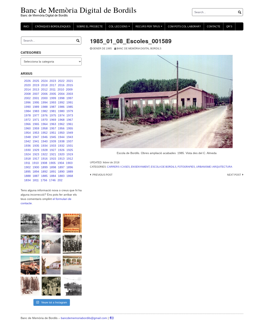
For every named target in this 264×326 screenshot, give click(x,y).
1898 (53, 167)
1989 (36, 106)
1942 (27, 141)
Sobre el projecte (90, 26)
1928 (44, 150)
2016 (61, 85)
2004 (61, 93)
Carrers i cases (118, 166)
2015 (69, 85)
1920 (61, 154)
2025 (36, 80)
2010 (61, 89)
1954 (27, 132)
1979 (69, 111)
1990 (27, 106)
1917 (36, 158)
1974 (61, 115)
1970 (44, 119)
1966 (27, 124)
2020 (27, 85)
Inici (26, 26)
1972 (27, 119)
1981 (53, 111)
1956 (61, 128)
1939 (53, 141)
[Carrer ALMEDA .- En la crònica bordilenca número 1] (51, 265)
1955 (69, 128)
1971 (36, 119)
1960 (27, 128)
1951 (53, 132)
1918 (27, 158)
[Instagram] (112, 318)
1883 (61, 176)
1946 (44, 137)
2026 (27, 80)
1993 (53, 102)
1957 (53, 128)
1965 (36, 124)
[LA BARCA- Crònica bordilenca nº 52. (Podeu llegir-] (72, 286)
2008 (27, 93)
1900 (36, 167)
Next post (234, 174)
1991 (69, 102)
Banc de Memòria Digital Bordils (139, 48)
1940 (44, 141)
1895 (27, 171)
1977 (36, 115)
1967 (69, 119)
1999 (53, 98)
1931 (69, 145)
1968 (61, 119)
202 (60, 180)
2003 (69, 93)
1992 (61, 102)
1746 (52, 180)
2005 (53, 93)
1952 (44, 132)
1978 (27, 115)
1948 (27, 137)
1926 (61, 150)
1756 (44, 180)
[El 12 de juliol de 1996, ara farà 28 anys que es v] (30, 265)
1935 (36, 145)
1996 (27, 102)
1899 (44, 167)
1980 (61, 111)
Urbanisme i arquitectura (214, 166)
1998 (61, 98)
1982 (44, 111)
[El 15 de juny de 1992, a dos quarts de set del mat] (51, 244)
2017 (53, 85)
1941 (36, 141)
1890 (61, 171)
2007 (36, 93)
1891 (53, 171)
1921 (53, 154)
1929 (36, 150)
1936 (27, 145)
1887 (36, 176)
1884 (53, 176)
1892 (44, 171)
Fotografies (186, 166)
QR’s (229, 26)
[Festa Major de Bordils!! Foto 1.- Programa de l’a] (72, 223)
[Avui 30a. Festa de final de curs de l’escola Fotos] (72, 265)
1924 (27, 154)
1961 (69, 124)
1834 (27, 180)
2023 (53, 80)
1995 (36, 102)
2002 (27, 98)
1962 (61, 124)
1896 (69, 167)
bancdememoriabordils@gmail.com (84, 318)
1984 (27, 111)
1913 (61, 158)
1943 (69, 137)
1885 (44, 176)
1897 (61, 167)
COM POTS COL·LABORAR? (184, 26)
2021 (69, 80)
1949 (69, 132)
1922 (44, 154)
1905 (52, 163)
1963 (53, 124)
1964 (44, 124)
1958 (44, 128)
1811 (36, 180)
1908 (44, 163)
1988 (44, 106)
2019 (36, 85)
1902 (27, 167)
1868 (69, 176)
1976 (44, 115)
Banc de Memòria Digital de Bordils (79, 10)
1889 (69, 171)
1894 (36, 171)
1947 (36, 137)
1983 (36, 111)
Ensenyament (140, 166)
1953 (36, 132)
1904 (61, 163)
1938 (61, 141)
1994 (44, 102)
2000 (44, 98)
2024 (44, 80)
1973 (69, 115)
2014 (27, 89)
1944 (61, 137)
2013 (36, 89)
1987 (53, 106)
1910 (35, 163)
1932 (61, 145)
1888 (27, 176)
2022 (61, 80)
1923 (36, 154)
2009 (69, 89)
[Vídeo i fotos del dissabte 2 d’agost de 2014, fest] (30, 244)
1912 (69, 158)
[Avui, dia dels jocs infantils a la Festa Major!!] (51, 223)
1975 (53, 115)
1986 (61, 106)
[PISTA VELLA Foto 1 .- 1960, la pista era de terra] (30, 223)
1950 (61, 132)
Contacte (213, 26)
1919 (69, 154)
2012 (44, 89)
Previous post (102, 174)
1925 (69, 150)
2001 (36, 98)
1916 (44, 158)
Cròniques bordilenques (53, 26)
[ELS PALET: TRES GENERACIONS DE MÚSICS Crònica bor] (72, 244)
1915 (53, 158)
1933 (53, 145)
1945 (53, 137)
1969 (53, 119)
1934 (44, 145)
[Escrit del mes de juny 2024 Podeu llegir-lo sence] (30, 286)
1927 (53, 150)
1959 (36, 128)
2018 (44, 85)
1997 (69, 98)
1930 (27, 150)
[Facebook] (110, 318)
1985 (69, 106)
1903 (69, 163)
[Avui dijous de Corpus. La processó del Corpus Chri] (51, 286)
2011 (53, 89)
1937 (69, 141)
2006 (44, 93)
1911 (27, 163)
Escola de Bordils (163, 166)
